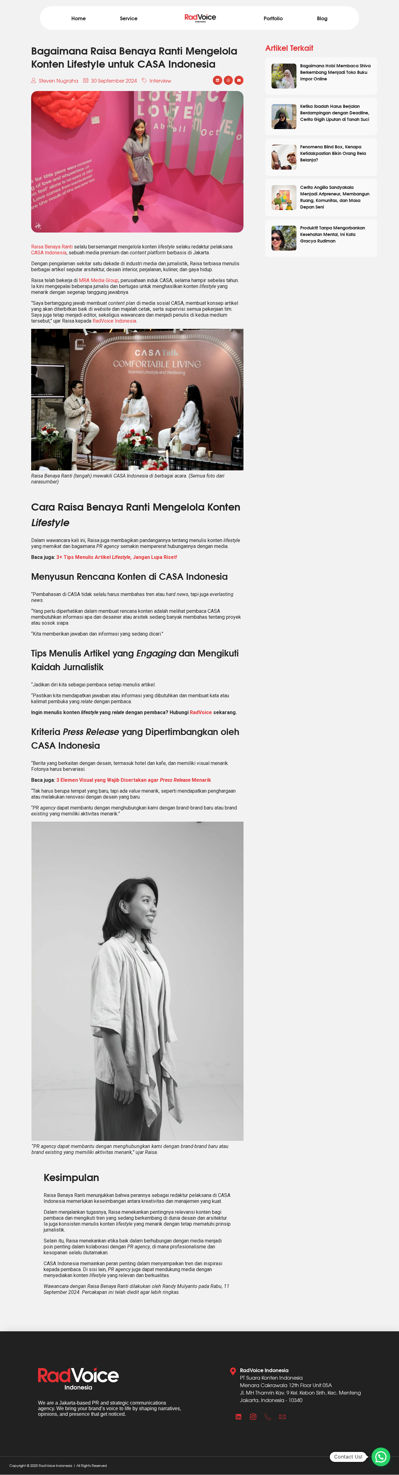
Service (128, 18)
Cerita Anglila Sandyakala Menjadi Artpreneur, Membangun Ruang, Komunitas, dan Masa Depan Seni (334, 197)
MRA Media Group (98, 280)
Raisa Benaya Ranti (52, 247)
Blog (322, 18)
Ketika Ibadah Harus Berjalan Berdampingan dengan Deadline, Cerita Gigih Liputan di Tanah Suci (334, 112)
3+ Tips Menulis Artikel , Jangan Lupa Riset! (116, 557)
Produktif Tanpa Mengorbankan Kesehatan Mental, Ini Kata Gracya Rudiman (332, 234)
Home (78, 18)
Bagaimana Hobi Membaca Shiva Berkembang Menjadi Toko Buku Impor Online (335, 72)
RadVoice (201, 712)
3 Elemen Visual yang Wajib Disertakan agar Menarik (133, 780)
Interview (160, 80)
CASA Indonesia (48, 253)
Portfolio (273, 18)
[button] (217, 80)
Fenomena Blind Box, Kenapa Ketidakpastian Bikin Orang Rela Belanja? (333, 153)
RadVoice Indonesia (114, 321)
